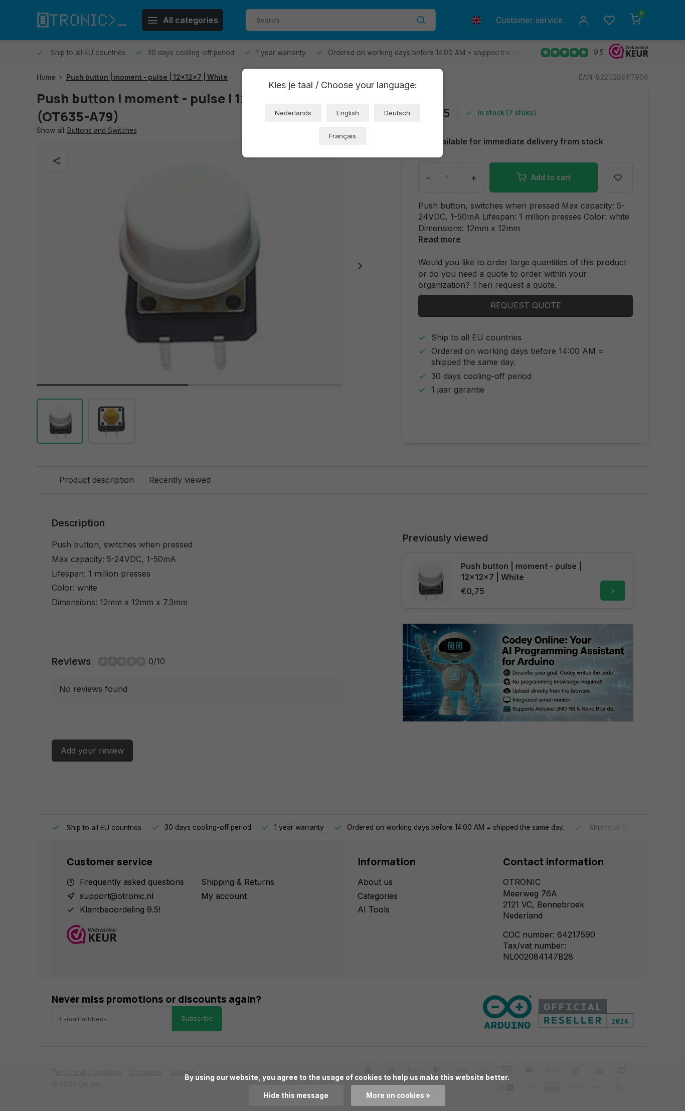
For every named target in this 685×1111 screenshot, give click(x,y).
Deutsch (397, 113)
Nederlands (293, 113)
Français (342, 136)
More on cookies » (398, 1095)
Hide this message (296, 1095)
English (347, 113)
